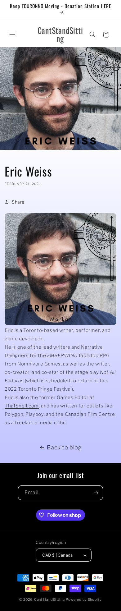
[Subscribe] (96, 492)
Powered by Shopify (84, 599)
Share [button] (18, 201)
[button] (12, 34)
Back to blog (64, 447)
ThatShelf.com (22, 406)
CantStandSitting (49, 599)
